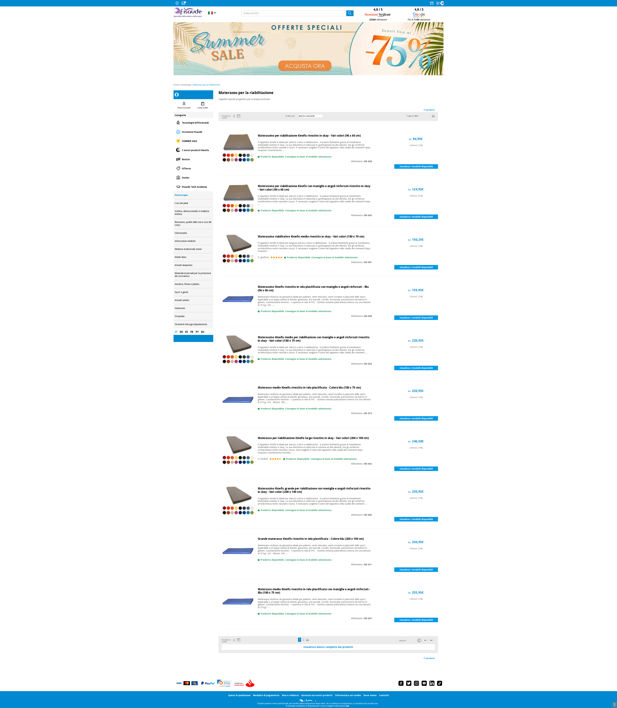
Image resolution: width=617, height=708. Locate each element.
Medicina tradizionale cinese (193, 249)
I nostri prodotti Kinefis (193, 150)
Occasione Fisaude (193, 131)
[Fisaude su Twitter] (408, 683)
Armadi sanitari (193, 300)
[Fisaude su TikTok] (439, 683)
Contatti (384, 695)
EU (202, 331)
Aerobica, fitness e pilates (193, 284)
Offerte (193, 168)
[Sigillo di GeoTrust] (224, 683)
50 (431, 640)
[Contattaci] (432, 3)
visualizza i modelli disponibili (416, 166)
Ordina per (290, 116)
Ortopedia (193, 316)
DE (181, 331)
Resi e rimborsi (290, 695)
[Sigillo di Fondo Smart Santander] (245, 683)
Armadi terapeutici (193, 265)
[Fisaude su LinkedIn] (431, 683)
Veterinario (193, 308)
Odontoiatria (193, 233)
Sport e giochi (193, 292)
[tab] (184, 105)
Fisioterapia (186, 85)
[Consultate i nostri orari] (184, 3)
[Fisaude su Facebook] (401, 683)
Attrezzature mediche (193, 241)
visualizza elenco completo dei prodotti (328, 647)
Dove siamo (370, 695)
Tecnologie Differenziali (193, 122)
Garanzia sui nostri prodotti (316, 695)
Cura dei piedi (193, 203)
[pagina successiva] (433, 116)
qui (347, 706)
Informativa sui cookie (348, 695)
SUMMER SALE (193, 140)
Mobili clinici (193, 257)
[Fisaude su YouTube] (424, 683)
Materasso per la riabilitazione (206, 85)
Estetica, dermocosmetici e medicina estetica (193, 212)
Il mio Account (184, 108)
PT (197, 331)
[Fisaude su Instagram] (416, 683)
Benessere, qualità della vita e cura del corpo (193, 223)
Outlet (193, 177)
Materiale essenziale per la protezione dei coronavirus (193, 274)
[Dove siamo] (177, 3)
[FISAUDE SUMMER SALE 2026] (308, 48)
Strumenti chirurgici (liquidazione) (193, 324)
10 (419, 640)
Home (176, 85)
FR (191, 331)
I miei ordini (202, 108)
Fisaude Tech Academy (193, 186)
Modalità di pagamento (266, 695)
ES (186, 331)
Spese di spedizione (239, 695)
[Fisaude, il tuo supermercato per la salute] (188, 12)
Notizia (193, 159)
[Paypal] (207, 683)
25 (425, 640)
